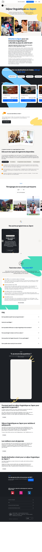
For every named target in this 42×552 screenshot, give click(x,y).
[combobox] (29, 518)
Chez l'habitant (5, 161)
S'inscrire (31, 479)
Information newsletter (29, 514)
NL (36, 1)
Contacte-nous (30, 1)
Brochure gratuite (21, 1)
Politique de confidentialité (16, 514)
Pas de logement (36, 161)
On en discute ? (6, 121)
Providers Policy (23, 514)
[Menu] (39, 2)
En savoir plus (10, 100)
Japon (5, 5)
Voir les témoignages (21, 192)
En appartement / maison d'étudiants (24, 161)
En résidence (12, 161)
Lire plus (4, 417)
